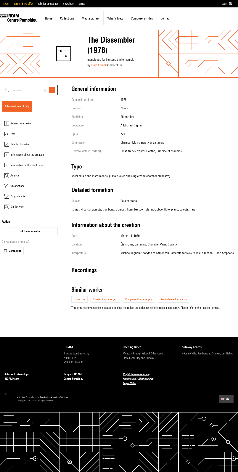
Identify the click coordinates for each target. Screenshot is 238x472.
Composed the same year (139, 299)
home (48, 18)
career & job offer (23, 3)
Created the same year (105, 299)
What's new (115, 18)
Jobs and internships (16, 374)
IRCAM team (11, 379)
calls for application (48, 3)
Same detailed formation (173, 299)
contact (165, 18)
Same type (79, 299)
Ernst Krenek (99, 65)
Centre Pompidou (73, 379)
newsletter (69, 3)
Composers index (142, 18)
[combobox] (30, 90)
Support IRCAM (73, 374)
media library (91, 18)
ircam (6, 3)
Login (224, 3)
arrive (82, 3)
